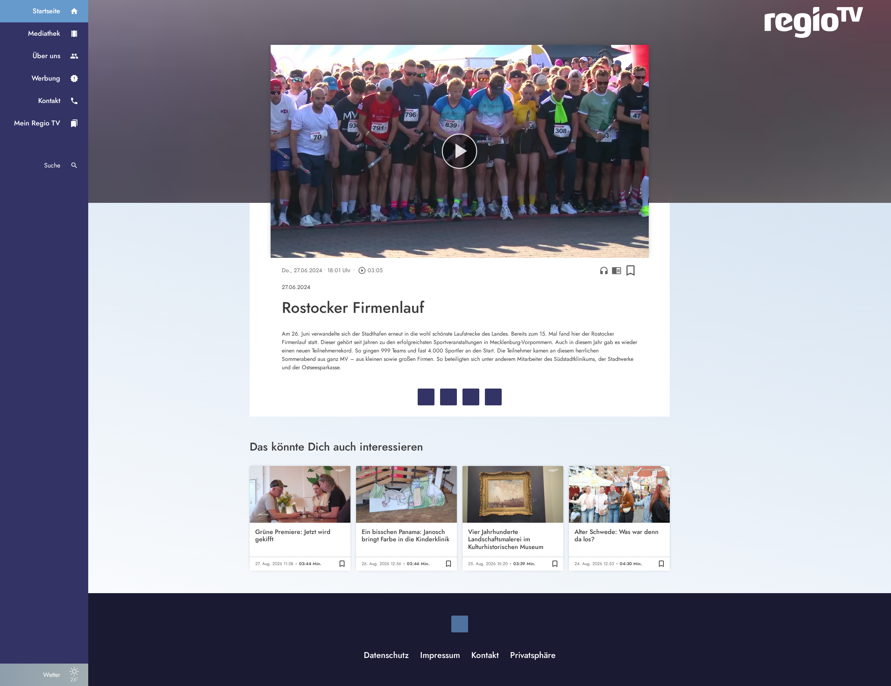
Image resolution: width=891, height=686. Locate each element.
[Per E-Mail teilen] (493, 397)
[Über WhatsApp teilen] (470, 397)
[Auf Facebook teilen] (426, 397)
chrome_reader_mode (616, 270)
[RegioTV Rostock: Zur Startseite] (814, 22)
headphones (604, 270)
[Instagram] (459, 624)
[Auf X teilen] (448, 397)
